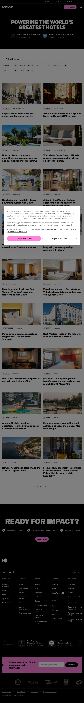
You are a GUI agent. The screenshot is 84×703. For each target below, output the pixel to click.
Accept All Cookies (24, 239)
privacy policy (53, 229)
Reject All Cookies (59, 239)
